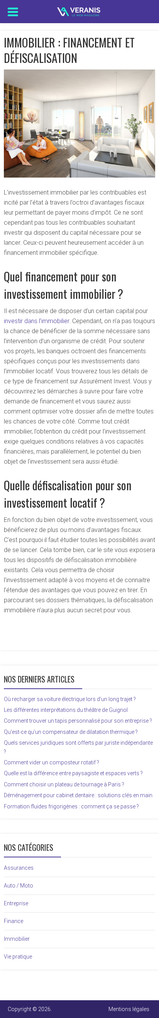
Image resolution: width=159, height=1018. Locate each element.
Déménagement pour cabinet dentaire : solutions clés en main (78, 795)
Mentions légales (128, 1009)
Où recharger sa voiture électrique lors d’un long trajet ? (70, 699)
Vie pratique (18, 957)
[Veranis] (79, 10)
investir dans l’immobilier (36, 321)
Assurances (19, 868)
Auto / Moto (18, 885)
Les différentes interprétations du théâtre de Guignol (66, 710)
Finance (13, 921)
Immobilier (17, 939)
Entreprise (16, 903)
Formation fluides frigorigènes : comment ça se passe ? (71, 806)
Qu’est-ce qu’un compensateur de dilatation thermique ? (71, 732)
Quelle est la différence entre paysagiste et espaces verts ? (73, 773)
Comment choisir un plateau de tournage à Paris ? (64, 784)
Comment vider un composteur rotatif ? (51, 762)
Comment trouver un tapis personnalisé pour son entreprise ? (78, 721)
